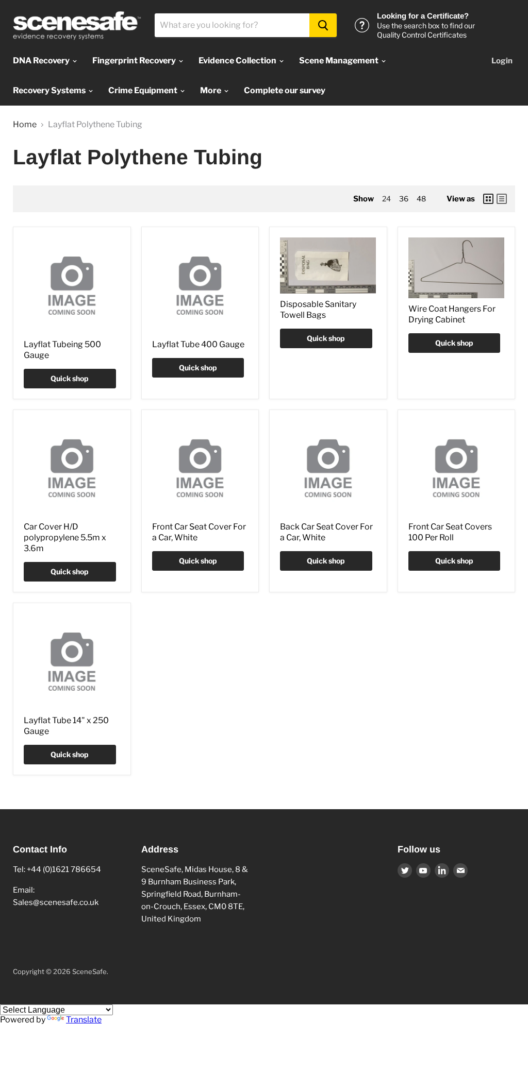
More (211, 90)
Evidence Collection (238, 60)
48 (421, 198)
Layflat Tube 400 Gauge (198, 344)
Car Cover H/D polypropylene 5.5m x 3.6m (65, 537)
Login (502, 60)
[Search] (323, 25)
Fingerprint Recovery (134, 60)
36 (403, 198)
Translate (84, 1019)
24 (386, 198)
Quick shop (70, 378)
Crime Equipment (143, 90)
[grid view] (488, 199)
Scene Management (339, 60)
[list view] (502, 199)
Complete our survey (284, 90)
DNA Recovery (42, 60)
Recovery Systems (50, 90)
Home (25, 124)
